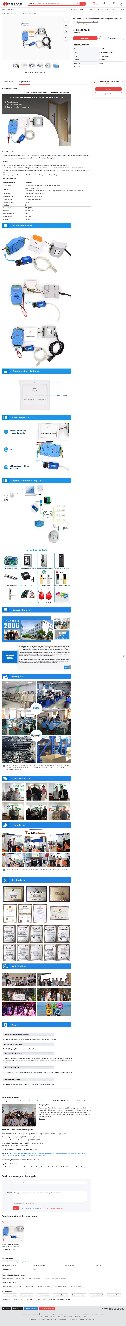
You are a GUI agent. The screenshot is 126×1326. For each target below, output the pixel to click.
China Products (35, 1314)
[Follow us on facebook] (110, 1308)
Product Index (94, 1314)
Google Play (17, 1308)
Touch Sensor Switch (76, 1286)
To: (11, 1188)
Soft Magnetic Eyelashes (20, 1153)
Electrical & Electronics (13, 13)
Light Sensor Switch (60, 1286)
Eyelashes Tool (40, 1155)
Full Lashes (13, 1155)
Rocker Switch (30, 1286)
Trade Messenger (31, 1308)
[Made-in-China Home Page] (12, 4)
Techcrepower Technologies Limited (87, 22)
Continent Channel (84, 1314)
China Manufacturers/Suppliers (48, 1314)
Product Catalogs (28, 1262)
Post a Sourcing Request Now (53, 1208)
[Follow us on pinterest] (120, 1308)
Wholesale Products (63, 1314)
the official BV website (44, 1101)
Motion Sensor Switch (44, 1286)
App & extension (101, 9)
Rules (123, 9)
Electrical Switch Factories (60, 1295)
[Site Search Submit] (83, 4)
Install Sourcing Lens (48, 1308)
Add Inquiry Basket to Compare (36, 72)
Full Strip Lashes (6, 1269)
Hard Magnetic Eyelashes (36, 1153)
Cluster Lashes (30, 1155)
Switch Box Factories (43, 1295)
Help (91, 9)
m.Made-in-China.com (67, 1316)
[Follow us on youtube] (118, 1308)
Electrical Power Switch (96, 1295)
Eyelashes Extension (61, 1153)
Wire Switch (6, 1299)
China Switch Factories (9, 1295)
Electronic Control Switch (79, 1295)
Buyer (81, 9)
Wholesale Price (74, 1314)
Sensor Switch (32, 13)
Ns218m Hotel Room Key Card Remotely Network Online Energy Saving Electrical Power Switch (11, 1246)
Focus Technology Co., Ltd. (50, 1319)
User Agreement (73, 1319)
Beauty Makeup (49, 1153)
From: (10, 1183)
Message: (9, 1193)
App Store (6, 1308)
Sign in (122, 5)
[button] (77, 3)
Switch (24, 13)
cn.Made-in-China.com (80, 1316)
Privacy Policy (91, 1319)
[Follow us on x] (112, 1308)
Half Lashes (21, 1155)
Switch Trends (41, 1299)
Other (34, 1269)
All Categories (8, 9)
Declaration (82, 1319)
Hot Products (25, 1314)
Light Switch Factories (26, 1295)
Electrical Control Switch (114, 1295)
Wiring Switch (18, 1299)
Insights (102, 1314)
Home (3, 13)
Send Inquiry (85, 38)
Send (15, 1208)
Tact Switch (19, 1286)
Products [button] (31, 4)
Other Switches (7, 1286)
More (3, 1303)
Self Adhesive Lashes (74, 1153)
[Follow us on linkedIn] (123, 1308)
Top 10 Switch (29, 1299)
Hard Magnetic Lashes (38, 1266)
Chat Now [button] (113, 38)
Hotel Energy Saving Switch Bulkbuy (59, 1299)
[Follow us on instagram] (115, 1308)
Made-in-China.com (55, 1316)
